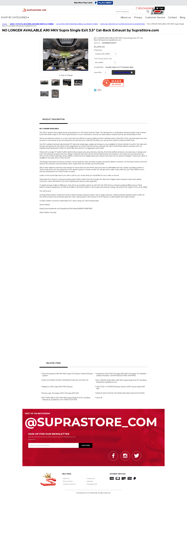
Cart (161, 8)
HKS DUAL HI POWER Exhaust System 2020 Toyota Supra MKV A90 (120, 388)
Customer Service (155, 17)
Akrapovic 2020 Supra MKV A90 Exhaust (57, 387)
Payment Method (118, 474)
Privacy (138, 17)
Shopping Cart (92, 484)
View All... (99, 398)
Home (4, 24)
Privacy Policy (68, 481)
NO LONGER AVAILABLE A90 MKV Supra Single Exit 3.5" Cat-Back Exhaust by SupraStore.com (121, 381)
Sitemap (90, 481)
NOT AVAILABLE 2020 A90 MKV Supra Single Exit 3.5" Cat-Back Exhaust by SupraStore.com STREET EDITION (66, 399)
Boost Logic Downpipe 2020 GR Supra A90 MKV (60, 393)
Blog (182, 17)
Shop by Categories (14, 17)
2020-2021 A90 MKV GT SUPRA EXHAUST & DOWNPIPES (122, 24)
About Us (66, 478)
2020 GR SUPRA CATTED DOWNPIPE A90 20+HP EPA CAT (65, 380)
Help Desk (66, 474)
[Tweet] (95, 91)
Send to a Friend (122, 72)
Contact (172, 17)
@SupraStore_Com (91, 420)
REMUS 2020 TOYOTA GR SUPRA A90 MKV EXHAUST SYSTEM (120, 393)
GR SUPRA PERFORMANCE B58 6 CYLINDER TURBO (77, 24)
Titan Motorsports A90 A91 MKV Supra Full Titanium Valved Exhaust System (67, 375)
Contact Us (90, 478)
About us (126, 17)
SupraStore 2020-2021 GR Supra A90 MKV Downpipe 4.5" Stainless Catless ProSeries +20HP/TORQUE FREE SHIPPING (121, 375)
